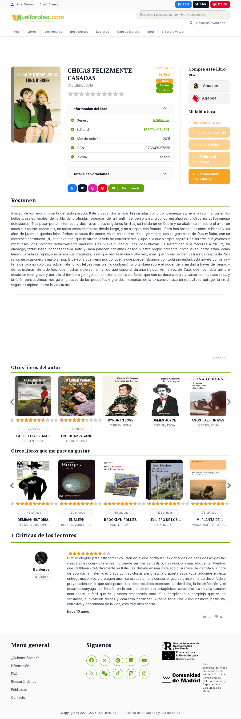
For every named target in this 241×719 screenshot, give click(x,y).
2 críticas (33, 429)
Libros (32, 31)
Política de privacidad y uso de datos (152, 713)
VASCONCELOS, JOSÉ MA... (208, 525)
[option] (33, 410)
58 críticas (121, 512)
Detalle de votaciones (90, 174)
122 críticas (165, 512)
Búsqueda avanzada (209, 23)
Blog (150, 31)
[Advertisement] (120, 52)
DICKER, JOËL (164, 525)
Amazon (210, 85)
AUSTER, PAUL (120, 525)
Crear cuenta (49, 4)
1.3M (186, 4)
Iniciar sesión (25, 4)
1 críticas (164, 90)
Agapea (209, 98)
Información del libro (89, 109)
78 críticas (208, 512)
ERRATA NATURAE (156, 129)
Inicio (16, 31)
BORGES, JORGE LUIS (76, 525)
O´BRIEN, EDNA (80, 85)
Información (20, 666)
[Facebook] (91, 660)
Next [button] (228, 402)
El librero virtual (173, 31)
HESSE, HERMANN (33, 525)
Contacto (18, 697)
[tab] (120, 109)
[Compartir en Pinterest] (102, 188)
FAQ (14, 674)
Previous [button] (12, 402)
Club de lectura (128, 31)
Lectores (102, 31)
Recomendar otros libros (206, 176)
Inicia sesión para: (207, 122)
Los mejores (53, 31)
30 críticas (77, 512)
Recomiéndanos (23, 681)
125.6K (222, 4)
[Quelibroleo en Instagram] (92, 188)
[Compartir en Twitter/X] (82, 188)
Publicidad (19, 689)
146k (203, 4)
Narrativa (161, 120)
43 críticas (33, 512)
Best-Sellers (79, 31)
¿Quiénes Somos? (25, 658)
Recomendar (131, 188)
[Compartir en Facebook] (72, 188)
